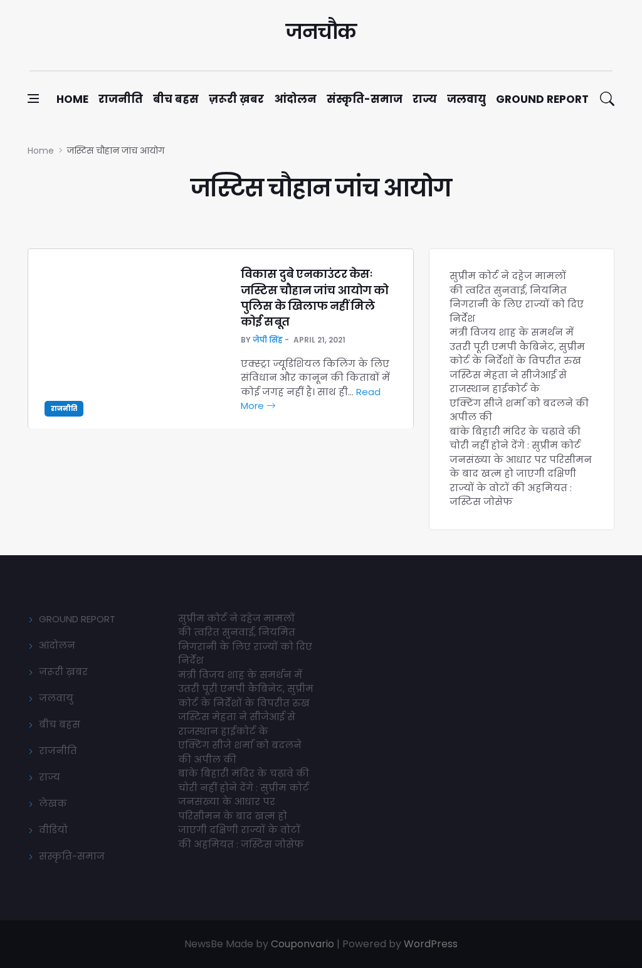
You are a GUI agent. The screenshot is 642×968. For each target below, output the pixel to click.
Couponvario (302, 944)
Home (72, 99)
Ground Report (542, 99)
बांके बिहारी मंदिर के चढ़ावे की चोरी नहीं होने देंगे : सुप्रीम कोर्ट (515, 438)
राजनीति (120, 99)
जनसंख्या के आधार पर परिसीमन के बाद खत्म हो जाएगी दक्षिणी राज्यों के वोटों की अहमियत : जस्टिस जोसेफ (521, 481)
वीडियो (53, 829)
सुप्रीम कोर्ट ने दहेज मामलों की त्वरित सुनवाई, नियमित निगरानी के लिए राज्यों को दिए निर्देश (517, 297)
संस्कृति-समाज (365, 99)
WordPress (431, 944)
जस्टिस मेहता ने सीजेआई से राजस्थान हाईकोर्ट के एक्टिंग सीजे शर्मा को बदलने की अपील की (519, 396)
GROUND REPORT (77, 618)
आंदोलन (295, 99)
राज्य (425, 99)
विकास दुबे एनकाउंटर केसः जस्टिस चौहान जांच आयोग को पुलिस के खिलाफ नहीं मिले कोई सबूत (315, 297)
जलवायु (466, 99)
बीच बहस (176, 99)
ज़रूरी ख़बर (236, 99)
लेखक (53, 803)
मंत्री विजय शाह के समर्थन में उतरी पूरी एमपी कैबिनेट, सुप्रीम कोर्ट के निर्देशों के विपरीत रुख (517, 346)
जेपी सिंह (268, 339)
